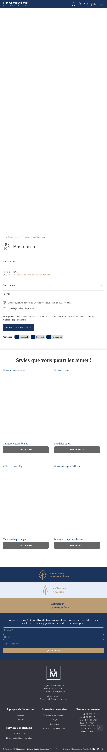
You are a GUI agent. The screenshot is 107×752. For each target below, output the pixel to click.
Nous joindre (19, 733)
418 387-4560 (55, 696)
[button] (92, 4)
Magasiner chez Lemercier (54, 715)
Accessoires (26, 237)
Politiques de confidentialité (80, 749)
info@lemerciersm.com (57, 699)
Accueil (6, 237)
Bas (34, 237)
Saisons (38, 275)
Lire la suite (25, 450)
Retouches (54, 724)
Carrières (20, 719)
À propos (20, 715)
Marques (30, 275)
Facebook (24, 337)
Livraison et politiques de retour (19, 738)
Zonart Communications (59, 749)
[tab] (53, 285)
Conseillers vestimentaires (54, 728)
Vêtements (14, 237)
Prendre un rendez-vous (18, 327)
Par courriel (57, 337)
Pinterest (40, 337)
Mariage (54, 719)
